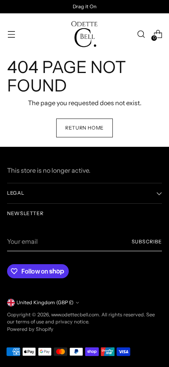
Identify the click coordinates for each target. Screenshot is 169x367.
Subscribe (147, 242)
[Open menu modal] (11, 34)
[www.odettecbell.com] (84, 34)
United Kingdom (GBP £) (45, 302)
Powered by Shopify (30, 329)
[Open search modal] (141, 34)
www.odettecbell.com (75, 315)
